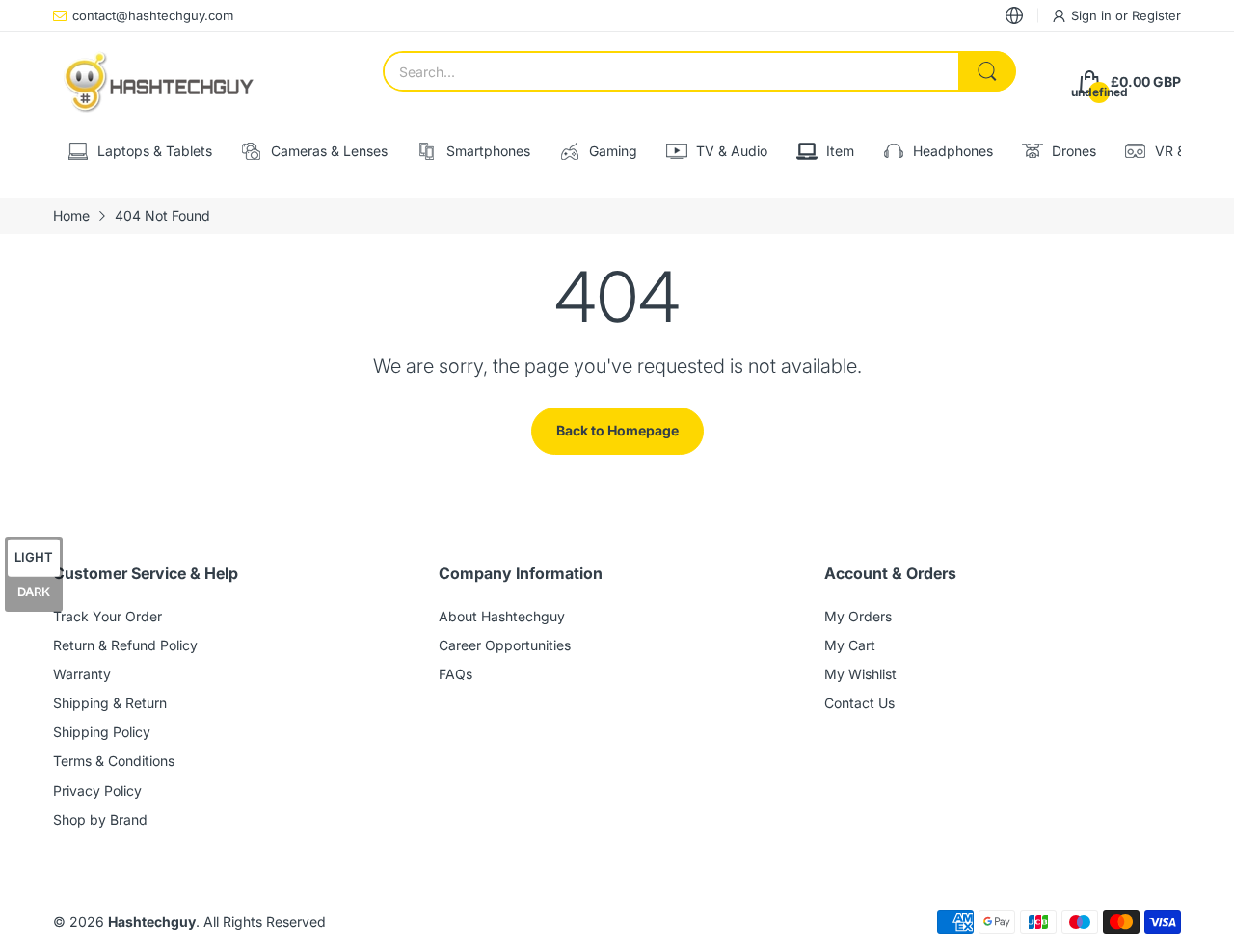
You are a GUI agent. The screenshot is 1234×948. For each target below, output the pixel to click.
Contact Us (859, 703)
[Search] (987, 71)
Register (1156, 15)
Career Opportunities (505, 645)
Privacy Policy (97, 790)
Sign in (1093, 15)
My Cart (849, 645)
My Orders (858, 616)
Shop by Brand (100, 819)
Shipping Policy (101, 732)
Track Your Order (107, 616)
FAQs (455, 674)
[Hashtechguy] (159, 82)
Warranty (82, 674)
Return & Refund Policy (125, 645)
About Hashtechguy (502, 616)
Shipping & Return (110, 703)
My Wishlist (860, 674)
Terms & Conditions (113, 760)
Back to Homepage (617, 430)
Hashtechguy (152, 921)
